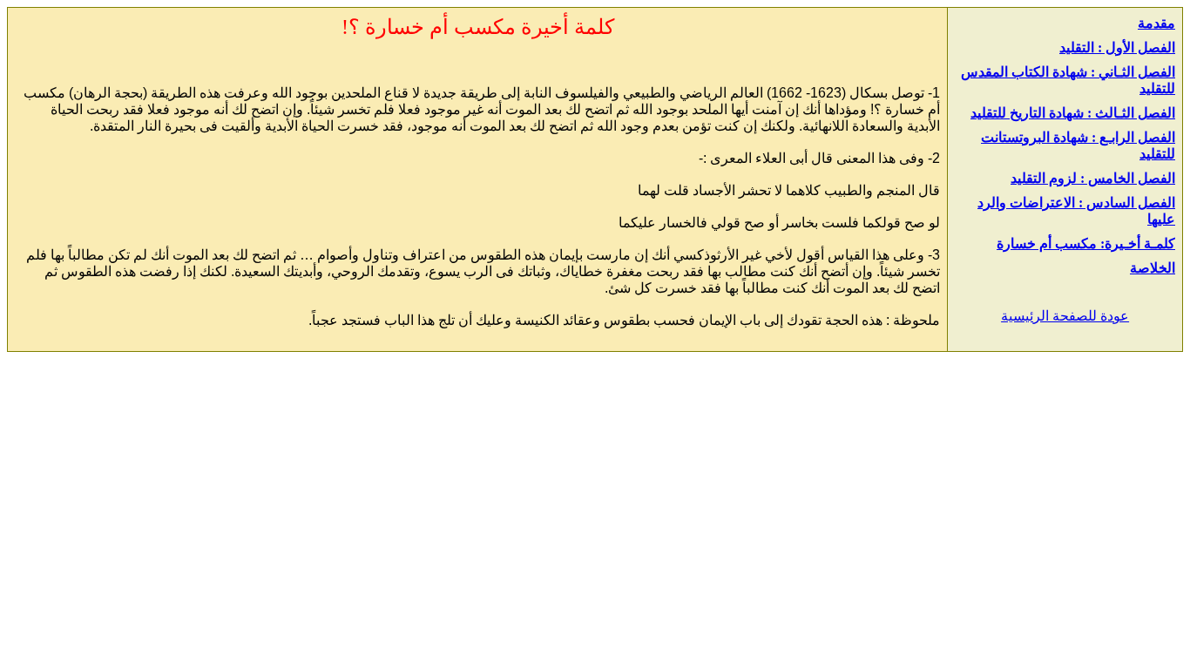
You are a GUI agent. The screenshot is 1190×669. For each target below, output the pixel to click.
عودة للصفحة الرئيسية (1065, 315)
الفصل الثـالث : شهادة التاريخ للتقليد (1072, 112)
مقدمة (1156, 23)
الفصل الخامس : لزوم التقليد (1093, 178)
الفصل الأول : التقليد (1117, 47)
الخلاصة (1152, 267)
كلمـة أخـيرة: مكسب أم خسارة (1086, 243)
